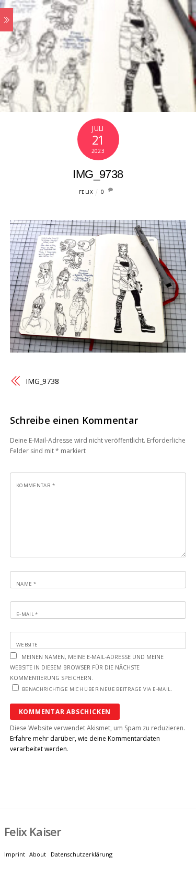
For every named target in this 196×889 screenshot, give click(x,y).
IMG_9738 (98, 174)
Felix (86, 192)
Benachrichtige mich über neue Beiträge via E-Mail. (97, 689)
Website (27, 644)
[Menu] (6, 19)
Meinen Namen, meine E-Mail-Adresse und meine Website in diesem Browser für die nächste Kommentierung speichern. (87, 667)
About (37, 854)
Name (26, 583)
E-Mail (27, 614)
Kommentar (35, 485)
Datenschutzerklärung (81, 854)
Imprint (14, 854)
